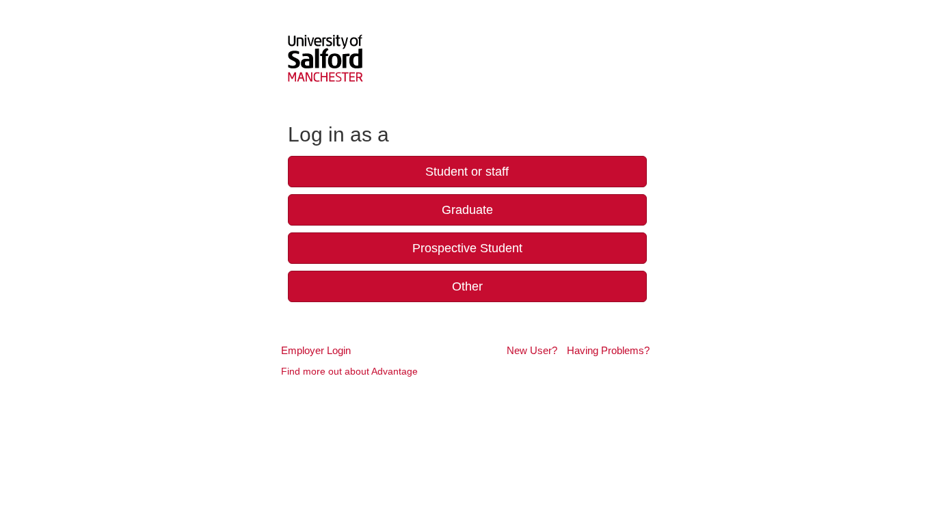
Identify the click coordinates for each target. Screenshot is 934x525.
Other (467, 286)
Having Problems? (608, 350)
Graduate (467, 210)
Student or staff (467, 171)
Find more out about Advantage (349, 371)
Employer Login (316, 350)
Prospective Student (467, 248)
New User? (532, 350)
